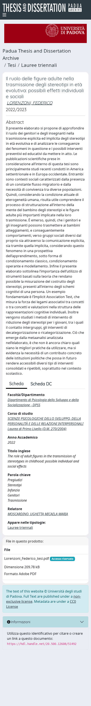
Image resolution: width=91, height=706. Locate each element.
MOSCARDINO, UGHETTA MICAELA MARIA (38, 514)
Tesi (12, 65)
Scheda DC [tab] (41, 383)
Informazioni (20, 622)
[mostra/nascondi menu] (4, 15)
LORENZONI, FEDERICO (29, 102)
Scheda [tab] (16, 383)
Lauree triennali (39, 65)
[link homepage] (44, 8)
